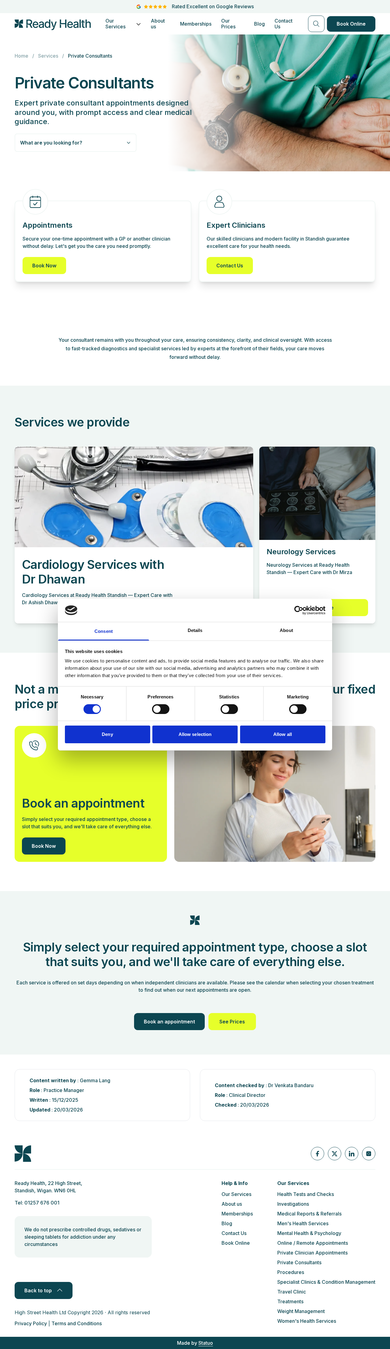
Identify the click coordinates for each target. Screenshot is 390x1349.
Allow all (282, 734)
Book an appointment (169, 1022)
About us (158, 24)
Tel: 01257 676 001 (37, 1203)
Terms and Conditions (76, 1323)
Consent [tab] (103, 631)
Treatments (290, 1301)
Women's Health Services (306, 1321)
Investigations (293, 1204)
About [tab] (286, 630)
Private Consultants (299, 1262)
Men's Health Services (302, 1223)
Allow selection (195, 734)
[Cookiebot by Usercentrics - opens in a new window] (298, 610)
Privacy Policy (31, 1323)
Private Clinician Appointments (312, 1253)
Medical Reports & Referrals (309, 1214)
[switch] (160, 709)
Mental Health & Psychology (309, 1233)
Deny (107, 734)
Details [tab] (195, 630)
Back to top (38, 1290)
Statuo (205, 1343)
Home (21, 56)
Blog (259, 24)
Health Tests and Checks (305, 1194)
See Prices (232, 1022)
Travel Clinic (291, 1292)
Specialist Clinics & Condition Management (326, 1282)
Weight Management (301, 1311)
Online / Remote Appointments (312, 1243)
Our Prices (228, 24)
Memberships (195, 24)
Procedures (290, 1272)
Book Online (351, 24)
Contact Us (283, 24)
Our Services (115, 24)
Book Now (44, 265)
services (48, 56)
